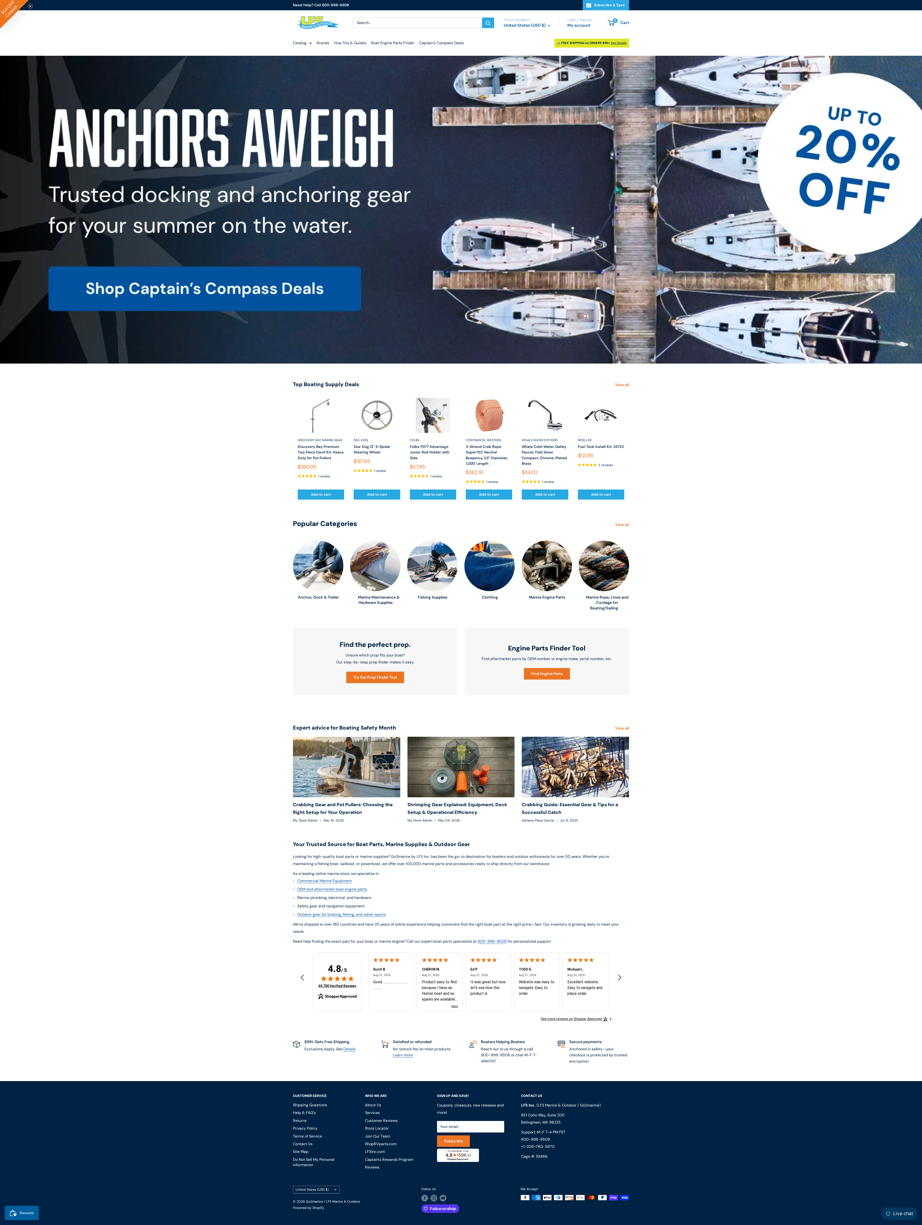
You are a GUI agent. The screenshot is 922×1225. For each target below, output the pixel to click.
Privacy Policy (403, 661)
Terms (420, 661)
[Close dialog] (527, 556)
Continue (461, 621)
